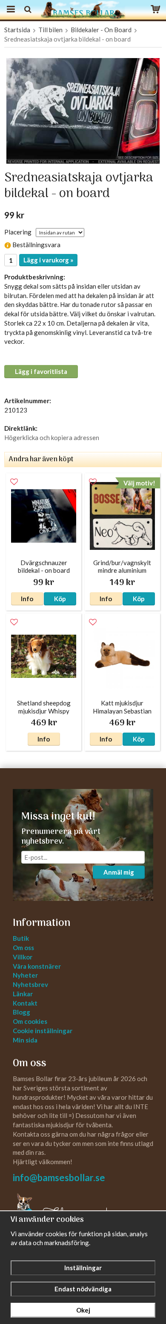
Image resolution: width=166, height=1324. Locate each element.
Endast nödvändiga (83, 1289)
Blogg (21, 1012)
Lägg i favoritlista (41, 371)
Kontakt (25, 1003)
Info (27, 598)
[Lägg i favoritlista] (14, 482)
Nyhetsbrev (30, 984)
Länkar (23, 994)
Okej (83, 1310)
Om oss (23, 947)
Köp (60, 598)
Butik (21, 938)
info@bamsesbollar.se (59, 1177)
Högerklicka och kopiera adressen (51, 437)
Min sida (25, 1040)
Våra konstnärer (37, 966)
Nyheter (25, 975)
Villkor (22, 957)
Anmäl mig (118, 872)
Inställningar (83, 1267)
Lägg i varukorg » (48, 260)
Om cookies (30, 1021)
